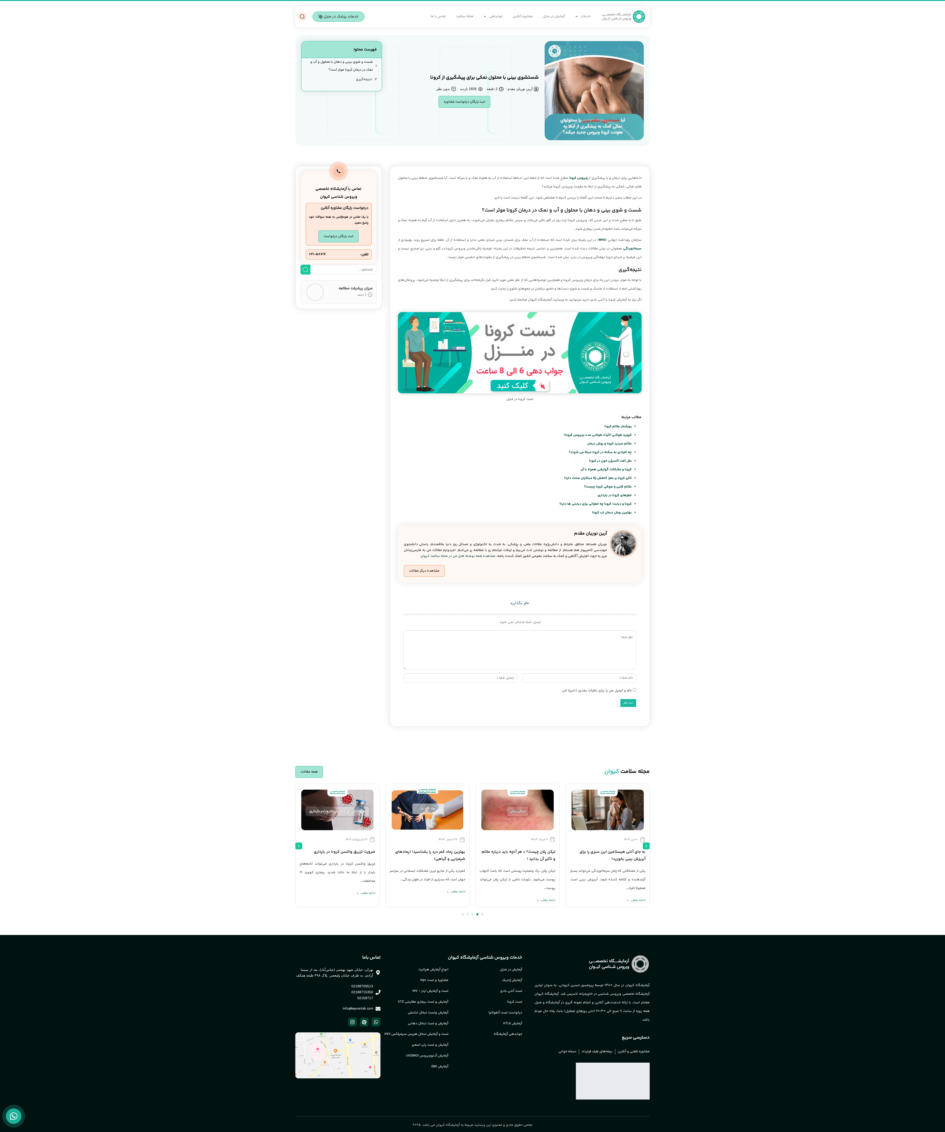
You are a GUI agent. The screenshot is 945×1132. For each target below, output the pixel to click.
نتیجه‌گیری (364, 79)
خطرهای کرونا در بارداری (615, 495)
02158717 (365, 998)
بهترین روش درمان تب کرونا (612, 512)
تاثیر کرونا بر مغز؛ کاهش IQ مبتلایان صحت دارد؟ (598, 478)
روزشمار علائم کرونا (618, 426)
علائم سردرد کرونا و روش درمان (609, 443)
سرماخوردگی (632, 248)
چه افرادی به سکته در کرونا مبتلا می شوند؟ (600, 452)
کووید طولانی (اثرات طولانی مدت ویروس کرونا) (598, 435)
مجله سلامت (464, 16)
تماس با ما (438, 16)
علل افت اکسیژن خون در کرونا (610, 461)
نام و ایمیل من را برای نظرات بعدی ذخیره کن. (596, 690)
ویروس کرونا (578, 178)
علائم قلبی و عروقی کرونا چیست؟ (608, 487)
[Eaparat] (364, 1022)
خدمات (586, 16)
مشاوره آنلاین (523, 16)
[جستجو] (305, 270)
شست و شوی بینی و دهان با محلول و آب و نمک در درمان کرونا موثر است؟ (341, 66)
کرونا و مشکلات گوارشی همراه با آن (606, 469)
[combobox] (343, 270)
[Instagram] (352, 1022)
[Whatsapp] (376, 1022)
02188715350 (362, 992)
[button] (424, 571)
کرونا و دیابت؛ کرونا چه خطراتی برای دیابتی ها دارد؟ (595, 504)
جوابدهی (496, 16)
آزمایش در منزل (554, 16)
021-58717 (317, 254)
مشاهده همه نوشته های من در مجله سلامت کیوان (457, 556)
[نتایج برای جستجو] (343, 277)
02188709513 (362, 986)
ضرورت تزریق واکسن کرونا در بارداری (344, 852)
